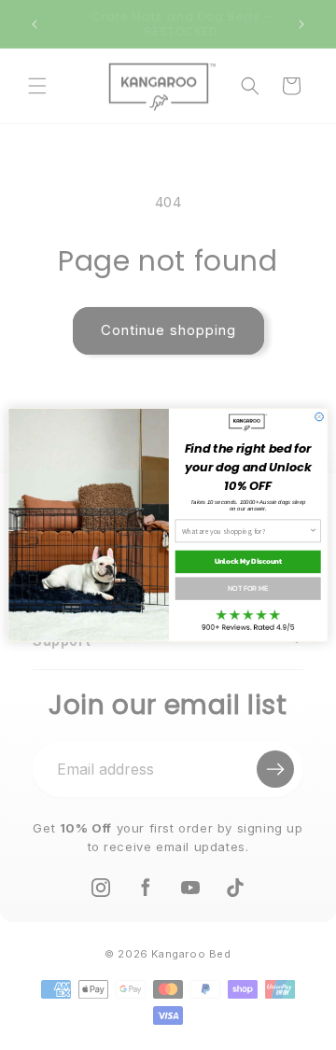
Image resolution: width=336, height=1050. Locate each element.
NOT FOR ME (248, 588)
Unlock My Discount (248, 561)
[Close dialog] (319, 417)
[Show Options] (313, 531)
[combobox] (245, 531)
